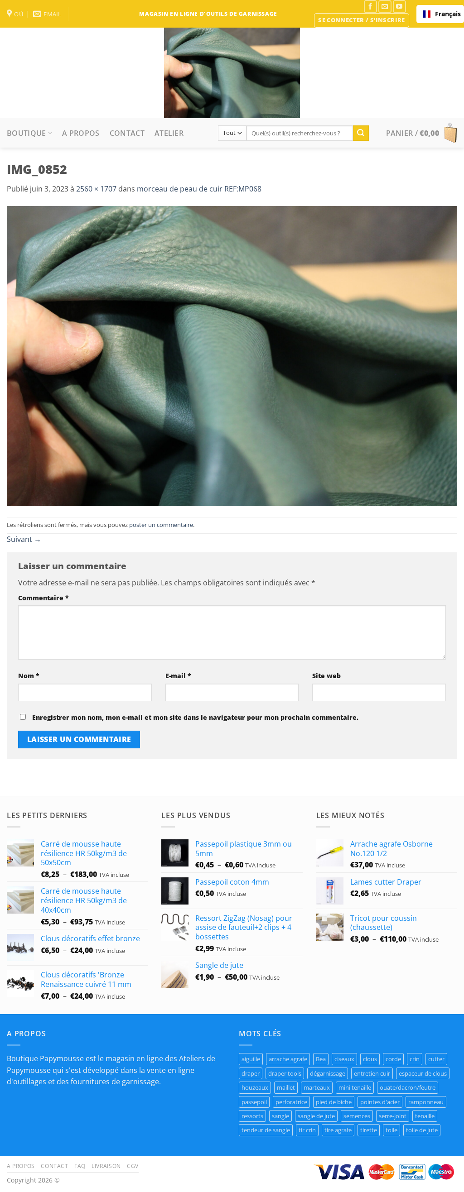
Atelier (169, 133)
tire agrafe (338, 1130)
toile (391, 1130)
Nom (28, 675)
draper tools (284, 1073)
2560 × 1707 (96, 189)
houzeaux (255, 1087)
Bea (321, 1059)
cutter (436, 1059)
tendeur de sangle (266, 1130)
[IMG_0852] (232, 355)
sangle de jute (316, 1116)
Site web (326, 675)
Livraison (106, 1166)
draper (251, 1073)
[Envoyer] (360, 133)
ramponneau (426, 1102)
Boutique (26, 133)
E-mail (178, 675)
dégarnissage (327, 1073)
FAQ (80, 1166)
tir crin (307, 1130)
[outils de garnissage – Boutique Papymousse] (232, 73)
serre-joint (392, 1116)
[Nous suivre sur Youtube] (399, 6)
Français (446, 14)
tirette (368, 1130)
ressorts (252, 1116)
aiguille (251, 1059)
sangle (280, 1116)
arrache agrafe (288, 1059)
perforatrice (291, 1102)
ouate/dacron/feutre (407, 1087)
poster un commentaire (161, 525)
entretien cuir (372, 1073)
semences (356, 1116)
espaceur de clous (423, 1073)
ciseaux (344, 1059)
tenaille (425, 1116)
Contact (127, 133)
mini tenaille (354, 1087)
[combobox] (440, 14)
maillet (286, 1087)
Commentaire (43, 598)
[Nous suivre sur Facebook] (370, 6)
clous (370, 1059)
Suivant (24, 539)
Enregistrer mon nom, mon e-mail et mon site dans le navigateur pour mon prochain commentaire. (195, 717)
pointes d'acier (380, 1102)
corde (393, 1059)
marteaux (317, 1087)
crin (415, 1059)
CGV (133, 1166)
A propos (81, 133)
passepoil (254, 1102)
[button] (361, 20)
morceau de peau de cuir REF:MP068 (199, 189)
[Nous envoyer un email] (385, 6)
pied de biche (334, 1102)
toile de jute (422, 1130)
